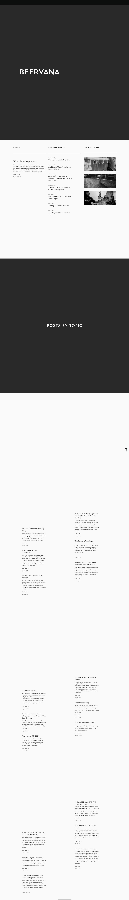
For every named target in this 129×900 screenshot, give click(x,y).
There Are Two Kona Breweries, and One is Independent (59, 188)
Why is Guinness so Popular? (85, 722)
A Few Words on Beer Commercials (29, 551)
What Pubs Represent (24, 161)
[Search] (14, 2)
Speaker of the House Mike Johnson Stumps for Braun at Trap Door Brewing (60, 178)
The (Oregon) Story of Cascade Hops (85, 826)
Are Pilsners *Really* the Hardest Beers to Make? (59, 168)
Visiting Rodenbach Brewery (58, 206)
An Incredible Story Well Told (85, 802)
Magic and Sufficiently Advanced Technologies (60, 197)
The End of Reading (82, 702)
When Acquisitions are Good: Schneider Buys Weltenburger (32, 876)
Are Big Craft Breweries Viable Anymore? (32, 576)
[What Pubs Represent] (29, 158)
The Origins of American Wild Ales (59, 214)
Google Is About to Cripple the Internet (85, 678)
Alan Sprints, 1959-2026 (30, 736)
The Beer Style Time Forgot (84, 541)
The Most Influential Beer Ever (59, 160)
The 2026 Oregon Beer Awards (32, 858)
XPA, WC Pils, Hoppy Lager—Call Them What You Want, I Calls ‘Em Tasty (87, 516)
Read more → (16, 174)
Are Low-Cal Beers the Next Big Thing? (33, 529)
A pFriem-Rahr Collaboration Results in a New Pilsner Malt (85, 563)
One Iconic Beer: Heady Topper (86, 849)
